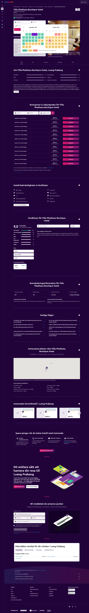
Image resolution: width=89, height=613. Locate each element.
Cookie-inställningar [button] (18, 172)
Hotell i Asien (24, 6)
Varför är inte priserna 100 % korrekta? (24, 578)
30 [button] (29, 46)
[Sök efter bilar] (2, 11)
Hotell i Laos (30, 6)
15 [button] (26, 40)
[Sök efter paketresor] (2, 14)
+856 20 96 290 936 (18, 16)
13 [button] (42, 37)
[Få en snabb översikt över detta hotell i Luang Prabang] (79, 70)
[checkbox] (20, 266)
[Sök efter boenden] (2, 8)
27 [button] (42, 43)
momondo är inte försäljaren (21, 574)
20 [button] (42, 40)
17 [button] (62, 40)
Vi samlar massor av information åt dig (24, 576)
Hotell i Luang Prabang (48, 6)
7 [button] (23, 37)
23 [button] (29, 43)
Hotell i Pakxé (18, 558)
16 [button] (29, 40)
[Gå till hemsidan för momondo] (9, 2)
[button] (2, 2)
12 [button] (39, 37)
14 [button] (23, 40)
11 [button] (65, 37)
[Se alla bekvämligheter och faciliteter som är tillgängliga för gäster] (79, 185)
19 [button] (39, 40)
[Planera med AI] (2, 17)
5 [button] (39, 34)
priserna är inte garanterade (41, 570)
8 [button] (26, 37)
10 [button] (32, 37)
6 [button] (42, 34)
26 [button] (39, 43)
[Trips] (2, 20)
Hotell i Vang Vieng (51, 556)
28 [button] (23, 46)
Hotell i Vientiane (18, 556)
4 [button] (65, 34)
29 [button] (26, 46)
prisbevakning (67, 442)
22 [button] (26, 43)
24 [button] (33, 43)
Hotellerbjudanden (17, 6)
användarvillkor (35, 532)
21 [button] (23, 43)
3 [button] (62, 34)
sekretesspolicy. (16, 533)
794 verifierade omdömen (28, 17)
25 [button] (36, 43)
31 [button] (62, 46)
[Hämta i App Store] (71, 593)
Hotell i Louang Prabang (38, 6)
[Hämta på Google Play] (71, 590)
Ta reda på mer (50, 167)
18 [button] (36, 40)
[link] (47, 450)
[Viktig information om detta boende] (79, 284)
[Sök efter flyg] (2, 6)
